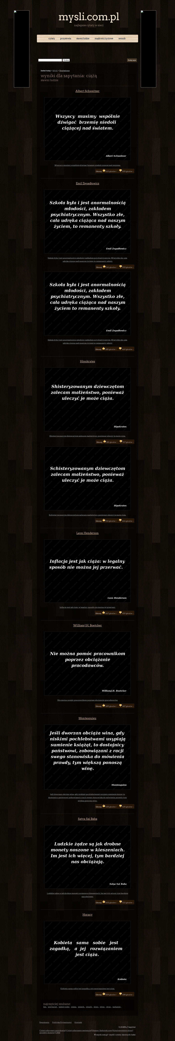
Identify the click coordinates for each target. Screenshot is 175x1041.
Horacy (87, 914)
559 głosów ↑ (111, 995)
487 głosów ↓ (128, 706)
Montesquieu (87, 718)
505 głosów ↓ (128, 171)
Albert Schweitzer (87, 91)
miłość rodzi (64, 1007)
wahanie (116, 1007)
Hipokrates (87, 361)
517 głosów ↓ (128, 442)
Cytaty (51, 38)
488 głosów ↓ (128, 995)
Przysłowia (65, 38)
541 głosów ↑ (111, 267)
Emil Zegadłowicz (87, 183)
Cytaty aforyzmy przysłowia (52, 1030)
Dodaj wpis (132, 60)
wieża (73, 1007)
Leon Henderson (87, 533)
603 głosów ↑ (111, 903)
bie (44, 1007)
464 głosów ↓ (128, 521)
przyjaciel (52, 1007)
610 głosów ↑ (111, 171)
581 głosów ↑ (112, 442)
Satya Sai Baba (87, 818)
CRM (58, 1033)
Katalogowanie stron (122, 1030)
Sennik (122, 38)
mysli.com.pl (88, 16)
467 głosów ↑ (111, 613)
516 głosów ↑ (111, 521)
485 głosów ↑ (111, 349)
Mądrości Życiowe (104, 38)
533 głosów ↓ (128, 267)
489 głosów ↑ (111, 706)
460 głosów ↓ (128, 349)
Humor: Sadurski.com (102, 1030)
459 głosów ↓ (128, 613)
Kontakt (78, 1022)
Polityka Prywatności (62, 1022)
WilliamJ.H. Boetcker (87, 625)
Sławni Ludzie (82, 38)
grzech (81, 1007)
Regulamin (44, 1022)
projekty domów (46, 1033)
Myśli (55, 71)
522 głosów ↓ (128, 903)
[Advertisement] (87, 49)
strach (89, 1007)
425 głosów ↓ (128, 807)
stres (96, 1007)
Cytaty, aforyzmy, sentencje (78, 1030)
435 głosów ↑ (111, 807)
